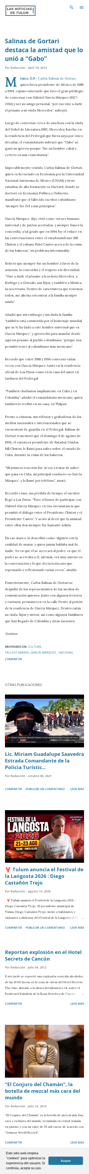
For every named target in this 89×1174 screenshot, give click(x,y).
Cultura (35, 647)
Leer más (77, 789)
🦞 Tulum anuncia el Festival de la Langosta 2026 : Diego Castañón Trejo (44, 876)
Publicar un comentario (45, 789)
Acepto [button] (66, 1160)
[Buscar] (71, 7)
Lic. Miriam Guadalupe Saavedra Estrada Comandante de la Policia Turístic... (44, 760)
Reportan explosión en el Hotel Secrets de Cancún (43, 955)
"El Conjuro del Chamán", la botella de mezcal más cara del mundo (42, 1091)
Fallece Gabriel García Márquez (31, 652)
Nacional (66, 652)
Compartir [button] (13, 659)
